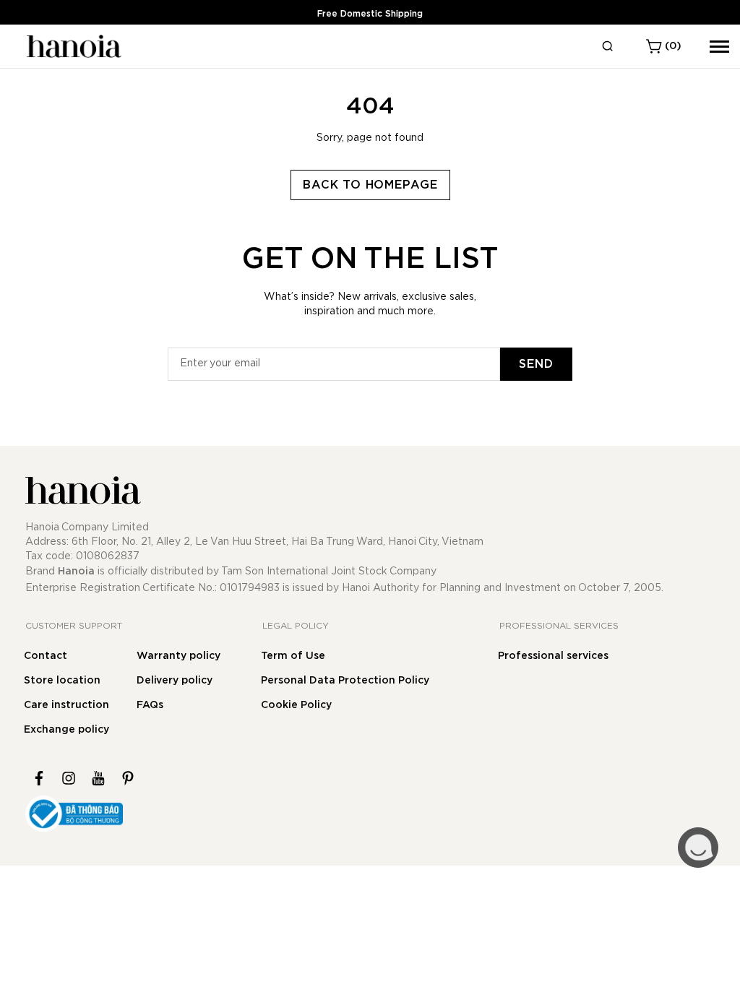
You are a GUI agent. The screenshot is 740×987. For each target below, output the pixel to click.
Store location (62, 681)
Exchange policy (66, 730)
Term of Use (293, 656)
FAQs (150, 705)
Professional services (553, 656)
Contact (45, 656)
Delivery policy (174, 681)
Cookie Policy (296, 705)
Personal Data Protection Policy (345, 681)
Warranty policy (178, 656)
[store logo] (72, 46)
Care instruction (66, 705)
